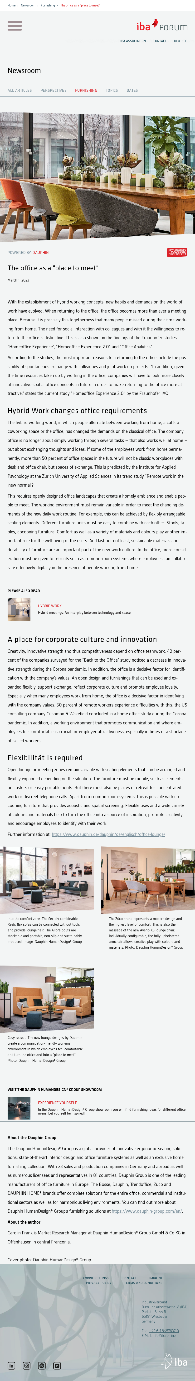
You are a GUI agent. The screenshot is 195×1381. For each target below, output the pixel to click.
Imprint (156, 1278)
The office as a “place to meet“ (80, 5)
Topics (112, 90)
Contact (159, 41)
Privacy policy (99, 1283)
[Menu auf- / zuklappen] (14, 26)
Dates (132, 90)
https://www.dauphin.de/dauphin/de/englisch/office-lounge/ (108, 834)
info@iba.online (164, 1335)
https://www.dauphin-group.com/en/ (147, 1211)
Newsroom (28, 5)
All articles (20, 90)
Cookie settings (96, 1278)
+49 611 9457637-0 (164, 1331)
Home (11, 5)
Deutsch (180, 41)
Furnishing (48, 5)
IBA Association (133, 41)
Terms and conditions (143, 1283)
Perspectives (54, 90)
